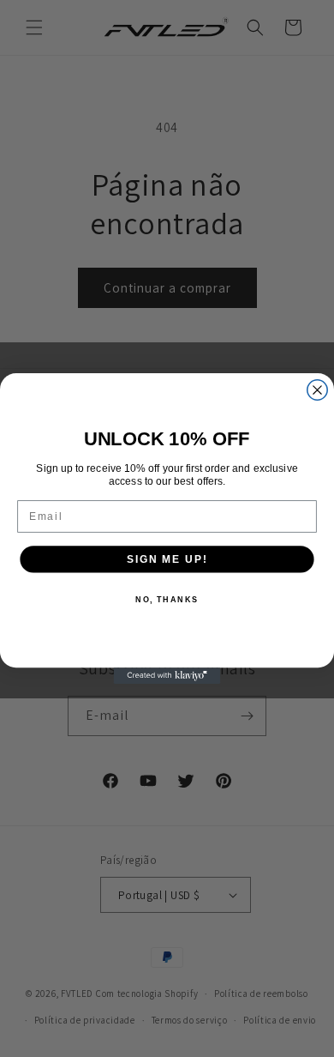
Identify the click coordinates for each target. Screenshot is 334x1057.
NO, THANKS (167, 599)
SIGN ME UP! (167, 559)
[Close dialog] (317, 390)
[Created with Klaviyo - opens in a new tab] (167, 675)
